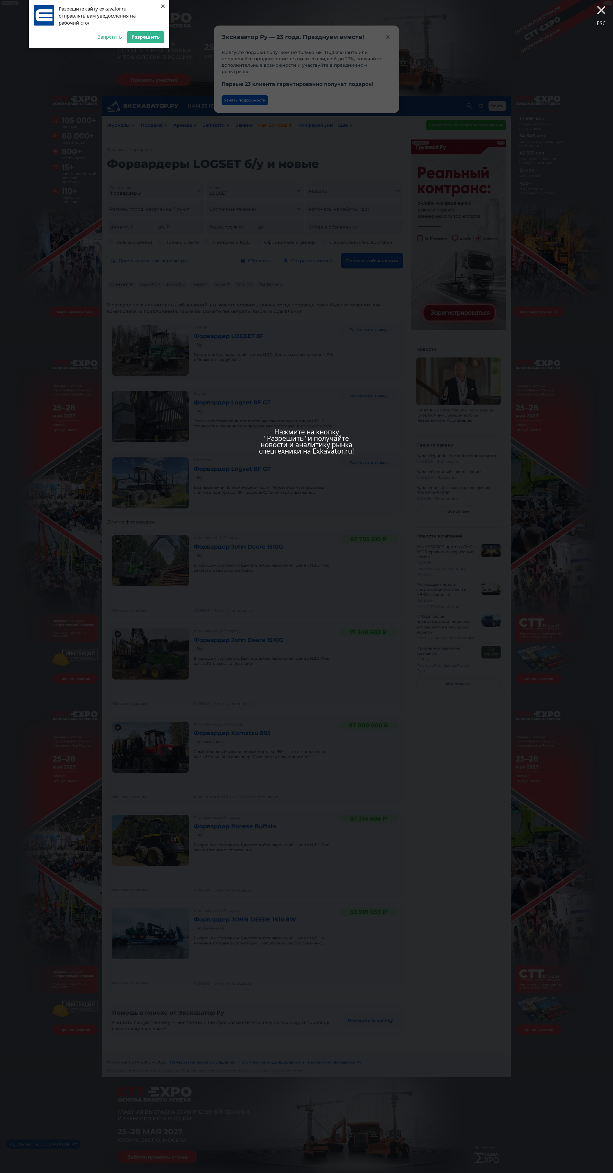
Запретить (110, 37)
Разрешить (146, 37)
